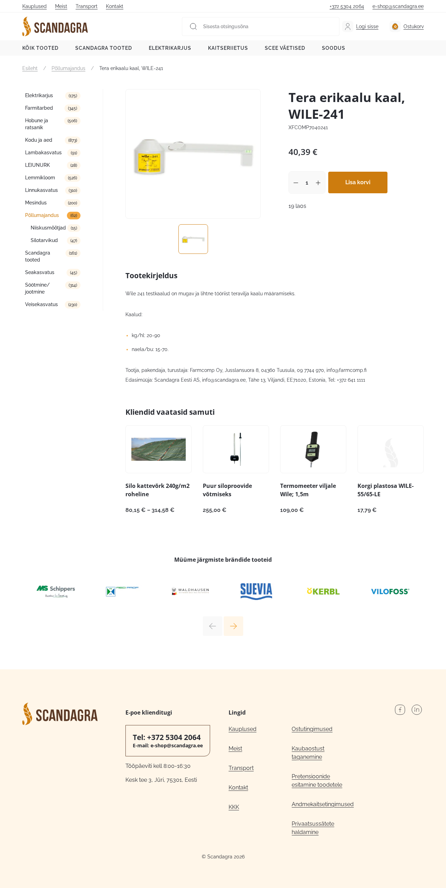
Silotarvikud (44, 240)
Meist (61, 6)
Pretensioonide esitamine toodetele (317, 780)
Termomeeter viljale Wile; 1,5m (308, 490)
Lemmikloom (40, 177)
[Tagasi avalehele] (55, 26)
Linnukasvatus (41, 190)
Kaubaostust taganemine (308, 752)
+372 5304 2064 (347, 6)
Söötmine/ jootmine (37, 288)
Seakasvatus (39, 272)
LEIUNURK (37, 165)
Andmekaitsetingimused (323, 804)
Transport (87, 6)
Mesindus (36, 202)
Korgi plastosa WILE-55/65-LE (385, 490)
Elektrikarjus (170, 48)
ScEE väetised (285, 48)
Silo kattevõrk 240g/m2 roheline (157, 490)
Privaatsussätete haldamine (313, 827)
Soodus (333, 48)
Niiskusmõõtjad (48, 228)
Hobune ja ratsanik (36, 124)
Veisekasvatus (41, 304)
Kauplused (34, 6)
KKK (234, 807)
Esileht (30, 68)
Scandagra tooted (103, 48)
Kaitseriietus (228, 48)
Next (233, 626)
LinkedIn (417, 710)
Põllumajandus (68, 68)
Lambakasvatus (43, 152)
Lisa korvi (357, 182)
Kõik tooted (40, 48)
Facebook (400, 710)
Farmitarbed (39, 108)
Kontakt (114, 6)
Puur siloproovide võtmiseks (227, 490)
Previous (212, 626)
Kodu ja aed (38, 140)
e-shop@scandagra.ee (398, 6)
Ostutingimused (312, 729)
